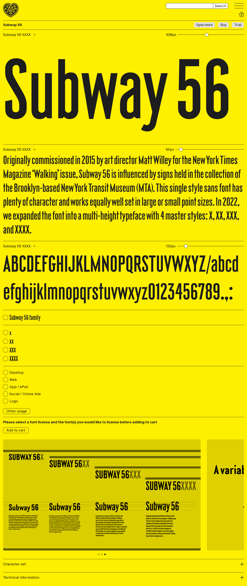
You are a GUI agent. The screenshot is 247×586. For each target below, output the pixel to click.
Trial (238, 25)
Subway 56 (12, 25)
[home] (11, 10)
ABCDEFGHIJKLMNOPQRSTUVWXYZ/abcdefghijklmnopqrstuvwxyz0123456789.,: (121, 277)
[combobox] (19, 35)
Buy (223, 25)
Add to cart (15, 430)
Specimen (204, 25)
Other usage (16, 411)
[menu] (239, 6)
